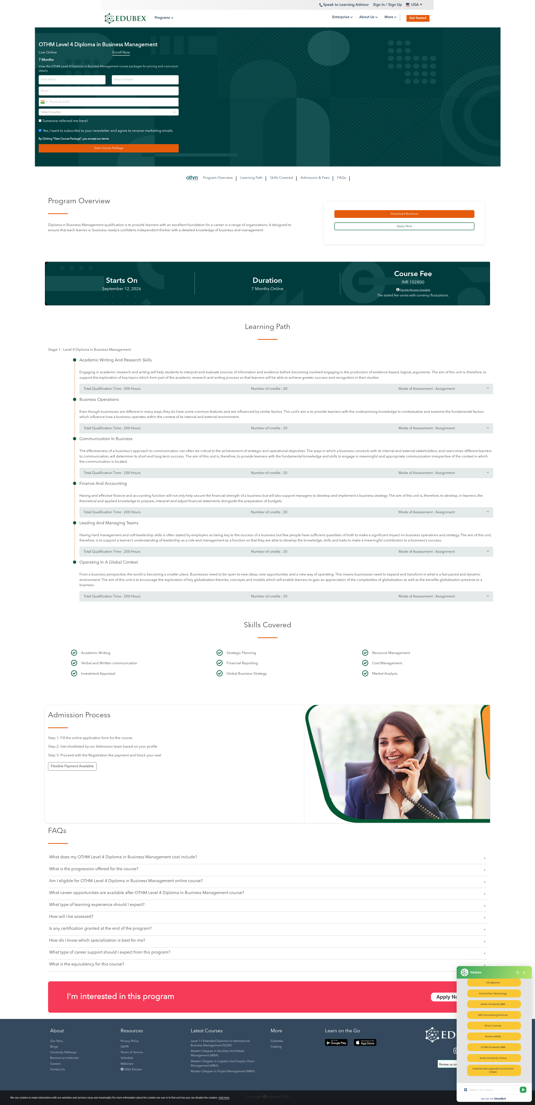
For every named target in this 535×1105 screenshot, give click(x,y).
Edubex (476, 972)
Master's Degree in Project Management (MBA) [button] (223, 1071)
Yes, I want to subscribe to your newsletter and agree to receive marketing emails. (108, 131)
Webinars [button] (127, 1063)
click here (224, 1097)
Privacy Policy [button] (130, 1041)
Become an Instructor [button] (64, 1058)
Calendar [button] (277, 1041)
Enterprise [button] (341, 17)
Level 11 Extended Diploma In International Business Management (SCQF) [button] (220, 1043)
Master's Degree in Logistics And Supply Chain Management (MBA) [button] (223, 1063)
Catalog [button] (276, 1046)
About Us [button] (367, 17)
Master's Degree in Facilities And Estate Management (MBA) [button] (217, 1053)
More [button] (389, 17)
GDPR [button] (125, 1046)
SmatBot (500, 1098)
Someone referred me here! (65, 121)
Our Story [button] (56, 1041)
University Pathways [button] (63, 1052)
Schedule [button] (127, 1058)
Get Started (417, 18)
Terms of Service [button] (132, 1052)
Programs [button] (163, 18)
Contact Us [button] (57, 1069)
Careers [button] (55, 1063)
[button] (452, 1033)
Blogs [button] (54, 1046)
